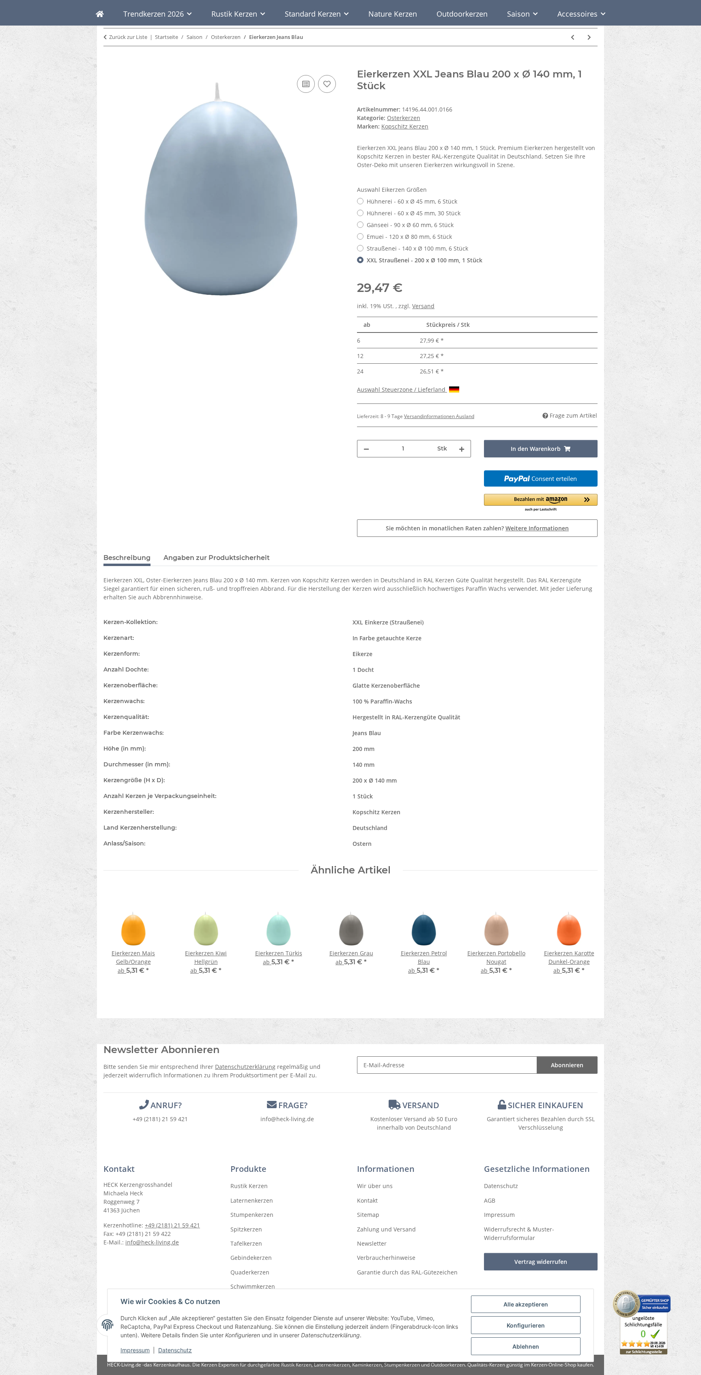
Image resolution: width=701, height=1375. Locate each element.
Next (584, 938)
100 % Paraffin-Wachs (382, 701)
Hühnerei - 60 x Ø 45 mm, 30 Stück (413, 213)
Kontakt (367, 1200)
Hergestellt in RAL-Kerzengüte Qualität (406, 717)
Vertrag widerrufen (540, 1262)
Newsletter (372, 1243)
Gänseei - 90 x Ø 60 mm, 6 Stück (410, 225)
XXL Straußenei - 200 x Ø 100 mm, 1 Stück (424, 260)
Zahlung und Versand (386, 1229)
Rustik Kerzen (249, 1186)
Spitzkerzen (246, 1229)
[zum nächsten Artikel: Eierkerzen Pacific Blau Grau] (589, 37)
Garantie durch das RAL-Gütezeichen (407, 1272)
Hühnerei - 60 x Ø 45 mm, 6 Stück (412, 201)
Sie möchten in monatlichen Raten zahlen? (477, 528)
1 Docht (363, 670)
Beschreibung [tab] (127, 558)
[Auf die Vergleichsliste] (306, 84)
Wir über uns (375, 1186)
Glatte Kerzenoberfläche (386, 685)
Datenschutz (175, 1350)
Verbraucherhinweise (386, 1257)
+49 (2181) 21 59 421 (160, 1119)
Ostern (362, 843)
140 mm (363, 764)
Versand (423, 306)
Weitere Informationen (537, 528)
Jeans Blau (367, 733)
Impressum (135, 1350)
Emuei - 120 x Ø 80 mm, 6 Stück (409, 236)
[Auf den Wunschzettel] (327, 84)
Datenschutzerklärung (245, 1066)
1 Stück (363, 796)
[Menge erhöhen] (462, 448)
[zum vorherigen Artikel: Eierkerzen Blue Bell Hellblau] (572, 37)
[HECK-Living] (100, 14)
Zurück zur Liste (128, 37)
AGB (489, 1200)
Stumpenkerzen (251, 1214)
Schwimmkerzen (252, 1286)
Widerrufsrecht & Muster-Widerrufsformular (519, 1233)
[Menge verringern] (366, 448)
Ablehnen (525, 1346)
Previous (117, 938)
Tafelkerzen (246, 1243)
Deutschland (370, 828)
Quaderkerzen (249, 1272)
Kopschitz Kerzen (376, 812)
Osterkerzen (403, 118)
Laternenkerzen (251, 1200)
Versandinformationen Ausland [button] (439, 416)
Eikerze (362, 654)
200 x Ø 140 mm (375, 780)
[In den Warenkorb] (109, 64)
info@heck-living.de (287, 1119)
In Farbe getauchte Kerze (387, 638)
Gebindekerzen (251, 1257)
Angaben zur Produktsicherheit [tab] (216, 558)
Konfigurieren (526, 1325)
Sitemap (368, 1214)
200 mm (363, 749)
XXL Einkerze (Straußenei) (388, 622)
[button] (541, 503)
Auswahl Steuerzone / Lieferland (402, 389)
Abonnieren (567, 1065)
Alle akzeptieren (525, 1304)
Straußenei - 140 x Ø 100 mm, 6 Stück (417, 248)
